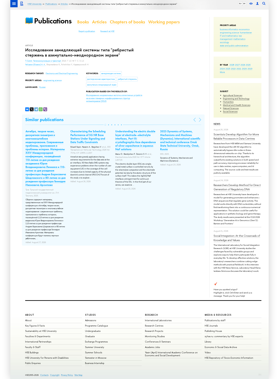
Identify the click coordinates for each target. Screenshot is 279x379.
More (222, 72)
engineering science (229, 32)
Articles (99, 22)
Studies (90, 314)
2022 (233, 68)
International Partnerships (38, 341)
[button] (105, 124)
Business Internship (94, 363)
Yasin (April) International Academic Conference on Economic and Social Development (171, 354)
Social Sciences (230, 111)
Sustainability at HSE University (41, 330)
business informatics (229, 29)
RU (240, 3)
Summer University (94, 347)
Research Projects (154, 330)
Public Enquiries (33, 363)
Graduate (90, 336)
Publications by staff (215, 320)
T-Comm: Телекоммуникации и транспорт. (43, 61)
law (240, 35)
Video (208, 352)
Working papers (164, 22)
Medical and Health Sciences (236, 105)
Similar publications (44, 119)
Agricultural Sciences (232, 95)
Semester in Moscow (95, 357)
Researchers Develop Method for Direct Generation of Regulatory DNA (237, 187)
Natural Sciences (231, 108)
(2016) (114, 98)
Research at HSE (107, 31)
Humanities (228, 101)
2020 (244, 68)
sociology (224, 42)
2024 (222, 68)
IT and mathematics (229, 35)
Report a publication (87, 31)
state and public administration (234, 45)
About (29, 314)
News (217, 124)
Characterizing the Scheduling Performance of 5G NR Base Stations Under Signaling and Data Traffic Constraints (88, 137)
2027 (237, 64)
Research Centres (154, 325)
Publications (53, 21)
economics (244, 29)
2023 (228, 68)
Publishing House (213, 330)
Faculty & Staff (33, 347)
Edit (259, 374)
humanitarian (246, 32)
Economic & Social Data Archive (221, 347)
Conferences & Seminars (157, 341)
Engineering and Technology (236, 98)
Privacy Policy (67, 375)
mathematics (239, 38)
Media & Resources (218, 314)
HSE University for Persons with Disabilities (46, 357)
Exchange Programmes (96, 341)
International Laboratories (158, 320)
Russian (42, 87)
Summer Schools (93, 352)
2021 (239, 68)
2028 (232, 64)
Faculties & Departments (37, 336)
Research (151, 314)
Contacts (44, 375)
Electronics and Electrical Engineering (62, 73)
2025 (248, 64)
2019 (250, 68)
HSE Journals (211, 325)
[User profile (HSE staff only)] (257, 3)
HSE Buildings (31, 352)
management (226, 38)
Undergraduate (93, 330)
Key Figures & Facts (35, 325)
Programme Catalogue (96, 325)
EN (244, 3)
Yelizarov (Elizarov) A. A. (35, 64)
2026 (243, 64)
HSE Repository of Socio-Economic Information (229, 357)
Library (208, 341)
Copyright (54, 375)
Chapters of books (127, 22)
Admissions (90, 320)
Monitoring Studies (155, 336)
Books (83, 22)
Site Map (78, 375)
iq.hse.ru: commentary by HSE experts (224, 336)
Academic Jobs (152, 347)
